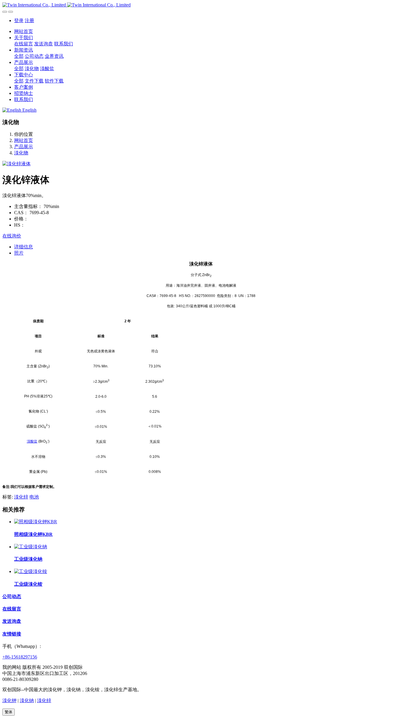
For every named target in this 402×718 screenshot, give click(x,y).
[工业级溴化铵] (30, 571)
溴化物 (21, 152)
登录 (19, 20)
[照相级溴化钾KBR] (35, 521)
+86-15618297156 (19, 656)
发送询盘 (11, 621)
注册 (29, 20)
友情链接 (11, 633)
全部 (19, 56)
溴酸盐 (32, 441)
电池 (34, 496)
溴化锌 (21, 496)
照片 (19, 252)
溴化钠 (27, 700)
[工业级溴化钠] (30, 546)
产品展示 (23, 146)
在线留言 (11, 608)
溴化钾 (9, 700)
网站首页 (23, 31)
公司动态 (11, 596)
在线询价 (11, 235)
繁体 (8, 712)
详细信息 (23, 246)
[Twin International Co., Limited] (201, 5)
